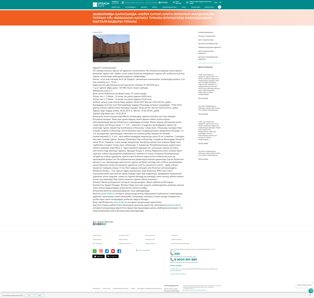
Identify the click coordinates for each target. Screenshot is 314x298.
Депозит (144, 7)
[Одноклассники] (96, 224)
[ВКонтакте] (94, 224)
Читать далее (203, 98)
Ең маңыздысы (130, 7)
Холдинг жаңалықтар (206, 36)
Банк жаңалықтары (206, 40)
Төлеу (184, 7)
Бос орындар (97, 243)
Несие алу (107, 288)
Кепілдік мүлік (150, 239)
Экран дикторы (150, 243)
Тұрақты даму (209, 7)
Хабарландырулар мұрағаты (209, 47)
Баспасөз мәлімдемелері (208, 43)
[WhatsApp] (103, 224)
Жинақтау (96, 288)
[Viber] (101, 224)
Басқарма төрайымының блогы (149, 288)
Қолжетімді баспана (169, 7)
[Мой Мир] (98, 224)
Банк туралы (97, 235)
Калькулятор (123, 239)
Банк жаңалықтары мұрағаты (206, 52)
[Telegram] (105, 224)
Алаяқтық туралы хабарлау (178, 274)
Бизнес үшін (116, 7)
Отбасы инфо (195, 7)
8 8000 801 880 (185, 259)
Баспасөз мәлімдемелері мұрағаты (208, 58)
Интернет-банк (124, 235)
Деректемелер (176, 239)
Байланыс (174, 235)
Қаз (215, 2)
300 (177, 254)
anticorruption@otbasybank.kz (197, 290)
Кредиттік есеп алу (125, 243)
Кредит (154, 7)
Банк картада (144, 250)
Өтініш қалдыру (176, 265)
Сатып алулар (150, 235)
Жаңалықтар (97, 239)
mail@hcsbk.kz (175, 269)
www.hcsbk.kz (107, 193)
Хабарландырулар (205, 32)
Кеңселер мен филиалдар (180, 243)
